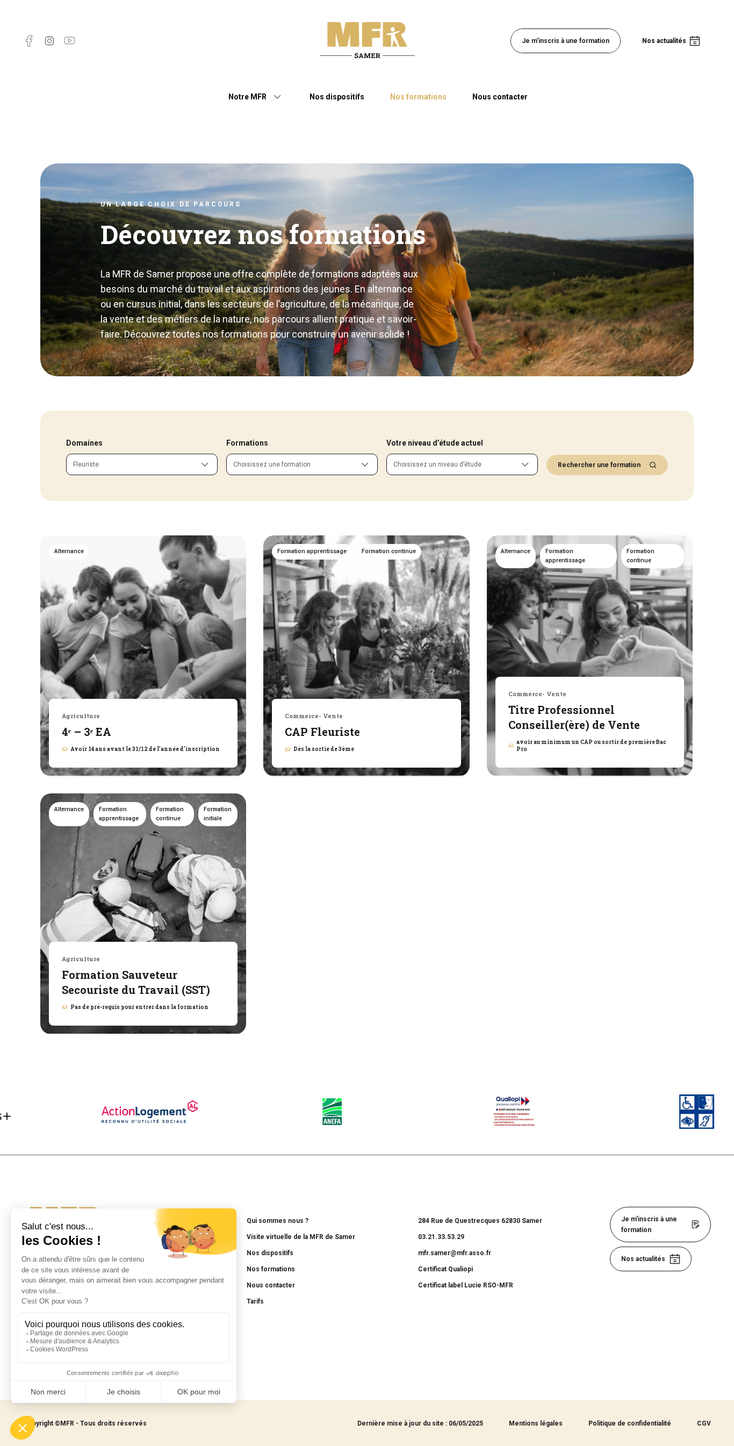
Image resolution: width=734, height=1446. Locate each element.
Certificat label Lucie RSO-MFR (465, 1285)
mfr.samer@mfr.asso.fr (454, 1253)
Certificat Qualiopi (445, 1269)
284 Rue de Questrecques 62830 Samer (480, 1221)
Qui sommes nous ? (277, 1221)
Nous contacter (500, 96)
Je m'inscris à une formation (565, 41)
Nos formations (418, 96)
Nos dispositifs (337, 96)
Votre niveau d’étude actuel (434, 443)
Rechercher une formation (599, 465)
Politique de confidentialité (629, 1423)
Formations (247, 443)
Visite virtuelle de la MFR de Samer (301, 1237)
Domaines (84, 443)
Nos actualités (664, 41)
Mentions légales (536, 1423)
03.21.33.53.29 (441, 1237)
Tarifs (255, 1301)
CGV (704, 1423)
